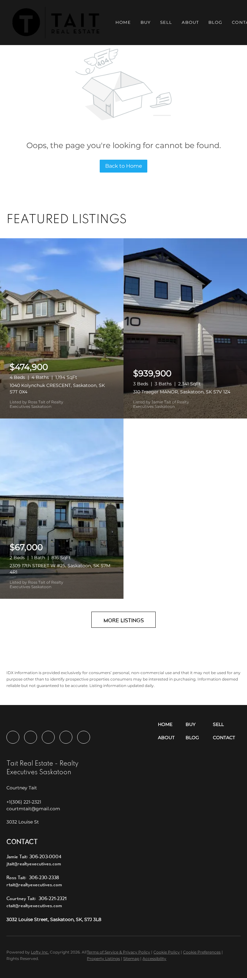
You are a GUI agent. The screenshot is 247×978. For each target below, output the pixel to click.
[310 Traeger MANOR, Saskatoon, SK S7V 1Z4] (185, 328)
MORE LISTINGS (124, 620)
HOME (123, 22)
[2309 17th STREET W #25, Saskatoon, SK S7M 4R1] (62, 508)
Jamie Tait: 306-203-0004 (33, 856)
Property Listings (103, 958)
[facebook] (12, 737)
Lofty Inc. (40, 952)
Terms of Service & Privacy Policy (118, 952)
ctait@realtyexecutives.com (34, 905)
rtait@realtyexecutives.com (34, 884)
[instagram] (48, 737)
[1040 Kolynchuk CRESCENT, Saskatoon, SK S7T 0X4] (62, 328)
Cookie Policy (166, 952)
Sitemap (131, 958)
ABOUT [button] (190, 22)
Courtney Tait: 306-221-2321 (36, 898)
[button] (55, 22)
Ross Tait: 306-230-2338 (32, 877)
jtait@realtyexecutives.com (33, 863)
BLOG (215, 22)
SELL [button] (166, 22)
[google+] (83, 737)
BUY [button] (146, 22)
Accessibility (154, 958)
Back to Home (123, 166)
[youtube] (65, 737)
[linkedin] (30, 737)
